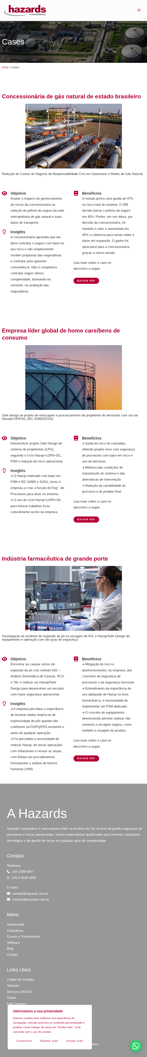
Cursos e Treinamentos (23, 936)
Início (5, 67)
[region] (50, 1027)
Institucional (15, 924)
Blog (10, 948)
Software (13, 943)
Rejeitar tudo (49, 1040)
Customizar (24, 1040)
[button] (136, 1046)
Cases (11, 998)
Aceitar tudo (74, 1040)
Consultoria (15, 930)
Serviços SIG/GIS (20, 992)
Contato (12, 955)
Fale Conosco (17, 1004)
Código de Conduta (20, 979)
